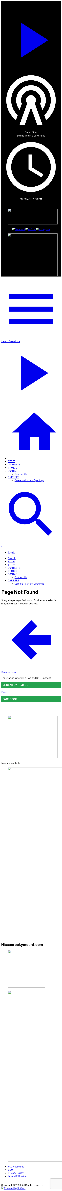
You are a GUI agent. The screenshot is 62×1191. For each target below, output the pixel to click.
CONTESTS (14, 464)
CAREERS (13, 477)
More (4, 692)
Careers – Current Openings (29, 480)
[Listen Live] (31, 38)
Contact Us (21, 473)
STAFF (11, 461)
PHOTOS (12, 467)
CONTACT (13, 470)
